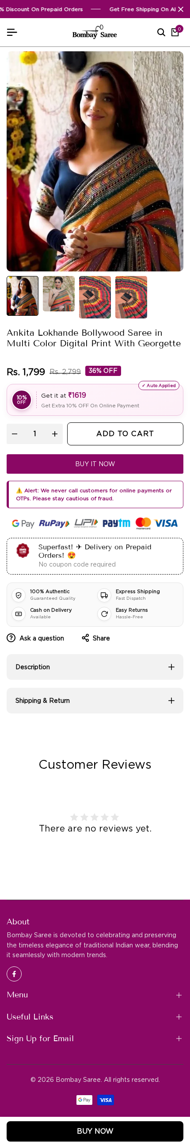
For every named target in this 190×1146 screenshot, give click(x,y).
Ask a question (41, 638)
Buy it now (95, 464)
